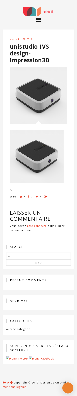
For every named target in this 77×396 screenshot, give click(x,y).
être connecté (37, 226)
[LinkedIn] (21, 196)
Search (38, 262)
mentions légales (15, 386)
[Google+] (45, 196)
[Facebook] (29, 196)
